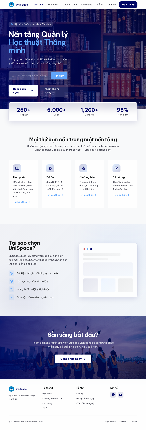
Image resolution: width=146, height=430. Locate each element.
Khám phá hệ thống (52, 90)
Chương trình (70, 4)
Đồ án (100, 4)
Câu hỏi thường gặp (85, 403)
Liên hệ (112, 4)
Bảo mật (123, 421)
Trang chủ (37, 4)
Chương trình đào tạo (52, 398)
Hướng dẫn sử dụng (85, 398)
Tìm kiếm (59, 75)
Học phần (52, 4)
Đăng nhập (128, 4)
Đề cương (86, 4)
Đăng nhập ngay (19, 90)
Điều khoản (110, 421)
